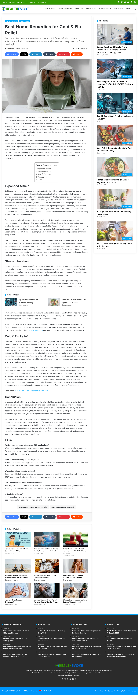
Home (5, 2)
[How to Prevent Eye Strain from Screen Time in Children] (18, 539)
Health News (50, 9)
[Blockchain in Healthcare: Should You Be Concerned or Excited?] (47, 539)
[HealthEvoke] (16, 9)
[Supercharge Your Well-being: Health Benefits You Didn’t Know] (18, 566)
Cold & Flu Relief (44, 174)
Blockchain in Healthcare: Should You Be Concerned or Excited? (46, 550)
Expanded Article (44, 169)
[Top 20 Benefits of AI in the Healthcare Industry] (11, 302)
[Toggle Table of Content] (54, 165)
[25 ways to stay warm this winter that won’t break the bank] (75, 590)
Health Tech (118, 9)
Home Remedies (11, 21)
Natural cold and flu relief (63, 507)
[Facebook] (62, 679)
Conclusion (42, 177)
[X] (65, 679)
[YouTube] (70, 679)
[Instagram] (75, 679)
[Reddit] (73, 679)
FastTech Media (46, 691)
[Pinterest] (67, 679)
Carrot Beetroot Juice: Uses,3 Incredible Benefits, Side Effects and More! (74, 551)
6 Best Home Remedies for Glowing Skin (31, 391)
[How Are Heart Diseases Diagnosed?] (18, 590)
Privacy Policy (31, 2)
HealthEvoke (10, 48)
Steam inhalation (44, 171)
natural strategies (36, 330)
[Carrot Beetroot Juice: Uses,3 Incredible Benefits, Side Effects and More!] (75, 539)
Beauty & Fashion (65, 9)
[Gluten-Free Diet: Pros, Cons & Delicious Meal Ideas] (47, 566)
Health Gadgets (105, 9)
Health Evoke (18, 691)
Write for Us (42, 2)
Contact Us (21, 2)
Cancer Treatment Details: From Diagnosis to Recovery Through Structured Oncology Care (112, 50)
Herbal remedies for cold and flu (33, 507)
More (128, 9)
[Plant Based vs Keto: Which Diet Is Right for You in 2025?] (54, 302)
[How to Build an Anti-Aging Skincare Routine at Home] (75, 566)
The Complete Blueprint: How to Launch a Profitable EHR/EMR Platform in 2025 (115, 84)
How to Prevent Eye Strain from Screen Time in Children (16, 550)
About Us (12, 2)
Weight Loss (91, 9)
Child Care (79, 9)
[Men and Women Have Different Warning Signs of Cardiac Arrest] (47, 590)
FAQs (40, 180)
